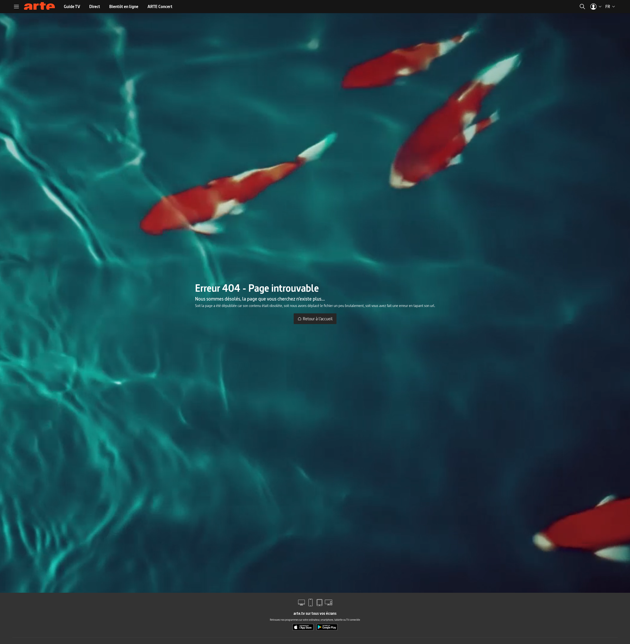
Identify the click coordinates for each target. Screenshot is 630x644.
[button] (530, 6)
